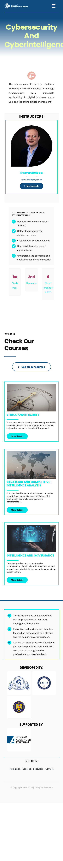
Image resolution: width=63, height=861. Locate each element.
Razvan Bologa (31, 173)
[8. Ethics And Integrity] (31, 385)
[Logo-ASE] (19, 672)
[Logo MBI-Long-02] (16, 4)
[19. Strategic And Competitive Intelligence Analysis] (31, 452)
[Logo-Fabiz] (44, 674)
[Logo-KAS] (19, 729)
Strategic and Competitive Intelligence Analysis (28, 483)
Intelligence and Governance (30, 555)
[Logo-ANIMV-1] (19, 700)
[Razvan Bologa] (31, 127)
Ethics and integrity (23, 415)
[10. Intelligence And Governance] (31, 525)
